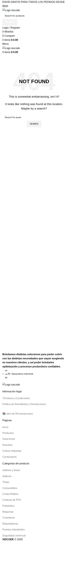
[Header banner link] (34, 287)
